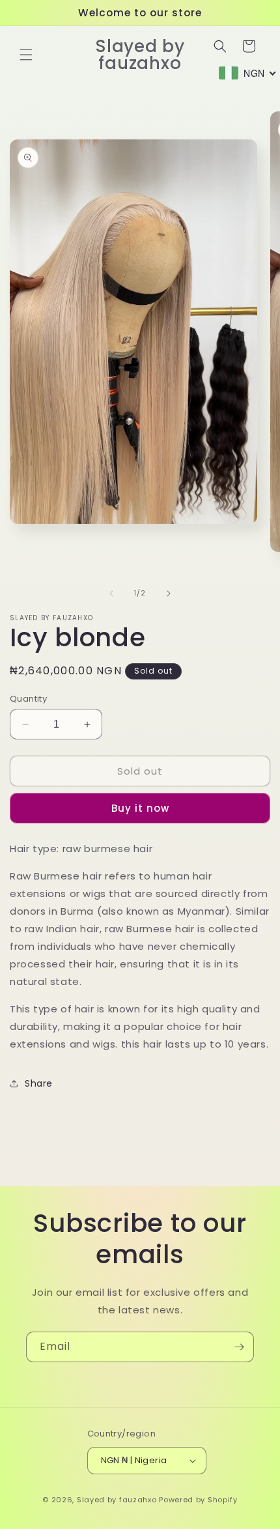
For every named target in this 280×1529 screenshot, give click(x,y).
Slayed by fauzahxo (117, 1499)
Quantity (28, 699)
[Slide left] (111, 593)
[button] (26, 54)
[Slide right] (168, 593)
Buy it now (140, 808)
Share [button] (39, 1083)
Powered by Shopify (198, 1499)
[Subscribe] (239, 1347)
